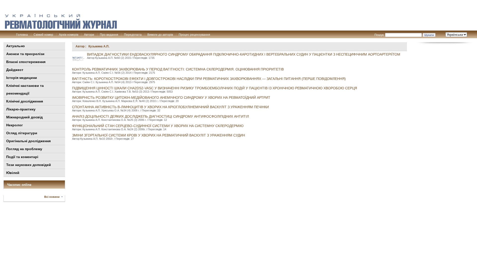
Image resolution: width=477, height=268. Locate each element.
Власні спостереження (25, 62)
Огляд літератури (21, 133)
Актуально (15, 46)
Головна (22, 34)
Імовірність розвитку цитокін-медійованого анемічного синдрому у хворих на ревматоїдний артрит (171, 98)
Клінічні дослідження (24, 101)
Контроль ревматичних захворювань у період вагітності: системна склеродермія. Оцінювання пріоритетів (178, 69)
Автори (89, 34)
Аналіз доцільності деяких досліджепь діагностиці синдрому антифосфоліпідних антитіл (160, 116)
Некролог (14, 125)
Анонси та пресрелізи (25, 54)
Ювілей (12, 173)
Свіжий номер (43, 34)
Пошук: (379, 35)
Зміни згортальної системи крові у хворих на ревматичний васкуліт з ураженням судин (158, 135)
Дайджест (14, 70)
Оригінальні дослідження (28, 141)
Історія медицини (21, 78)
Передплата (133, 34)
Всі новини (52, 196)
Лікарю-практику (21, 109)
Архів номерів (68, 34)
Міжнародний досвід (24, 117)
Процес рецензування (194, 34)
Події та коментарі (22, 157)
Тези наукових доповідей (28, 165)
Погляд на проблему (24, 149)
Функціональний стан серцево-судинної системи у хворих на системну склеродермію (157, 126)
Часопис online (19, 185)
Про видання (109, 34)
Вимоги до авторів (160, 34)
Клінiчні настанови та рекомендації (25, 89)
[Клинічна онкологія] (61, 28)
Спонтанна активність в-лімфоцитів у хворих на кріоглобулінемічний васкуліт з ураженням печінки (170, 107)
